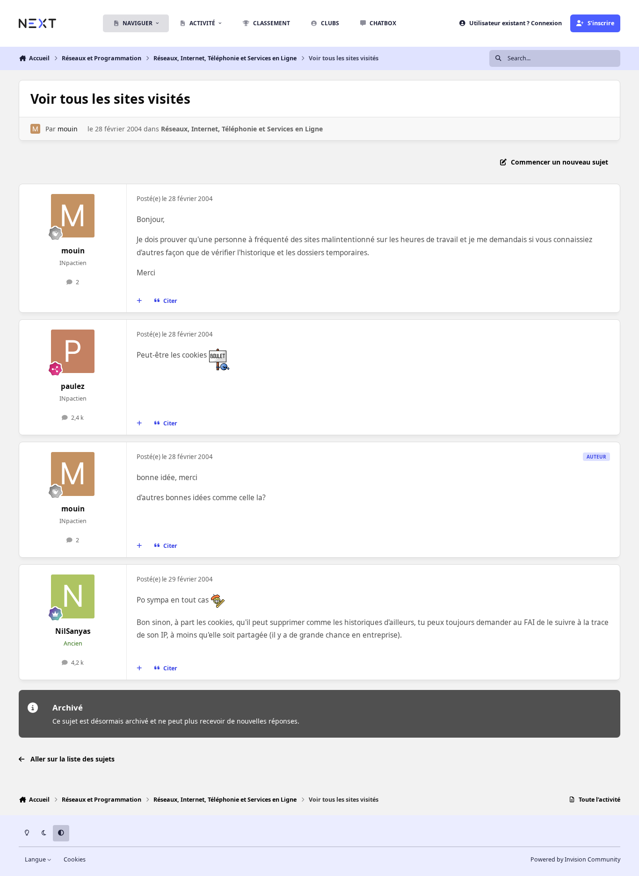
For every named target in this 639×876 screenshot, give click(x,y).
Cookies (75, 859)
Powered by (575, 859)
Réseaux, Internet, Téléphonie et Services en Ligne (242, 128)
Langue (36, 859)
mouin (68, 128)
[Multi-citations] (139, 301)
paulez (73, 386)
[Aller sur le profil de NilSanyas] (73, 596)
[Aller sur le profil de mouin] (35, 129)
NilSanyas (73, 631)
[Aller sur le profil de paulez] (73, 351)
